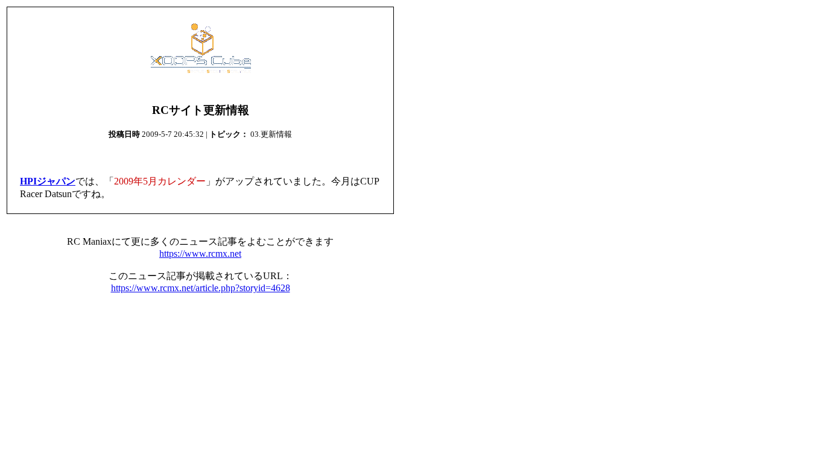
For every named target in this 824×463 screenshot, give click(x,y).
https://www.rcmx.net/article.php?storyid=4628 (200, 288)
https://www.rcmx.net (200, 253)
